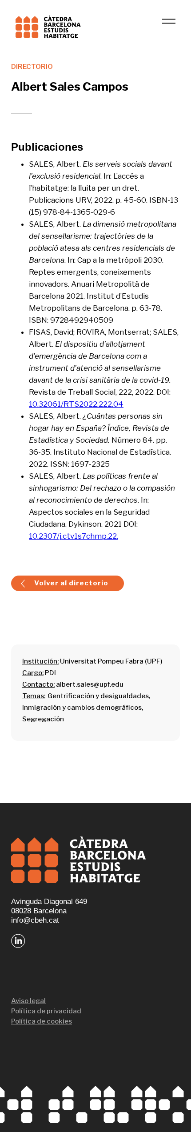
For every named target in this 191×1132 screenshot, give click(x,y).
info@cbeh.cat (35, 920)
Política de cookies (41, 1021)
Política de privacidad (46, 1011)
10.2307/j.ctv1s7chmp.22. (73, 536)
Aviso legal (28, 1001)
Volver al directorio (71, 583)
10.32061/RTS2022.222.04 (76, 404)
